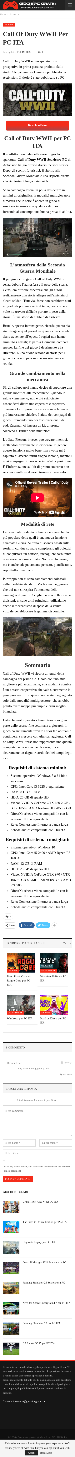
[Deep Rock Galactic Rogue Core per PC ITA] (21, 963)
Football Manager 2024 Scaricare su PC (44, 1262)
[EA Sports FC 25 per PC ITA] (11, 1349)
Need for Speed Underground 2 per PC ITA (46, 1303)
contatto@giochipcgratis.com (30, 1401)
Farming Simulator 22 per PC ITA (41, 1323)
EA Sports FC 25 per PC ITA (39, 1343)
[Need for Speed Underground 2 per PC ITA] (11, 1308)
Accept (31, 1452)
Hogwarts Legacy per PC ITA (39, 1242)
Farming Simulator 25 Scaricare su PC (44, 1282)
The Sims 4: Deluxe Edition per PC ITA (45, 1222)
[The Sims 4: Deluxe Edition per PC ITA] (11, 1227)
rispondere (67, 1074)
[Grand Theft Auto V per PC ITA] (11, 1207)
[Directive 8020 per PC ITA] (54, 963)
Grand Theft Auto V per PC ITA (40, 1201)
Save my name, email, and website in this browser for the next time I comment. (37, 1168)
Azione (8, 24)
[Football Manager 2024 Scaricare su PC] (11, 1268)
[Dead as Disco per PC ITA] (54, 1005)
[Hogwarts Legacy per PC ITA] (11, 1247)
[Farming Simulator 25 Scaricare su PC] (11, 1288)
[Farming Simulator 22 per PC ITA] (11, 1328)
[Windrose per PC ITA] (21, 1005)
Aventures (48, 970)
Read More (46, 1453)
